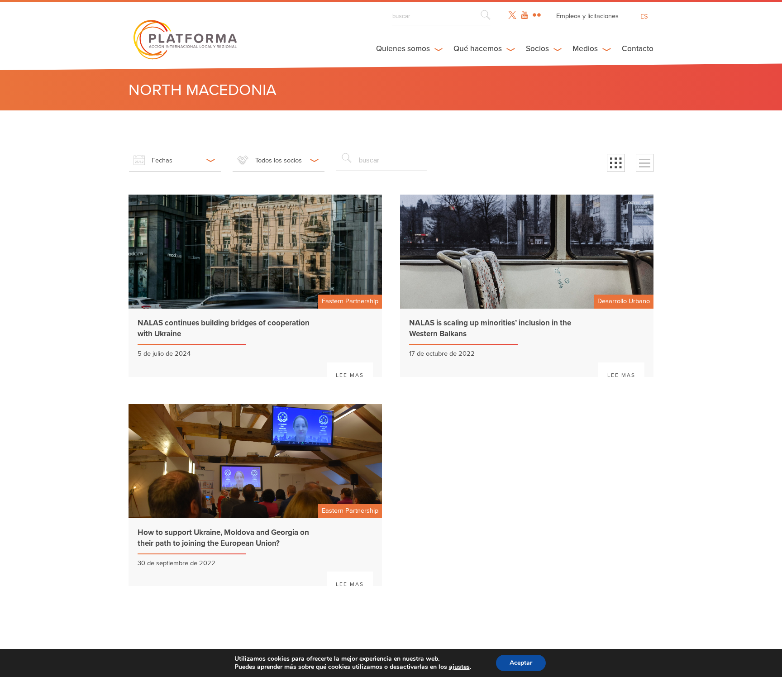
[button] (616, 163)
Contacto (637, 48)
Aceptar (521, 662)
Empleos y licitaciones (587, 16)
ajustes (459, 667)
